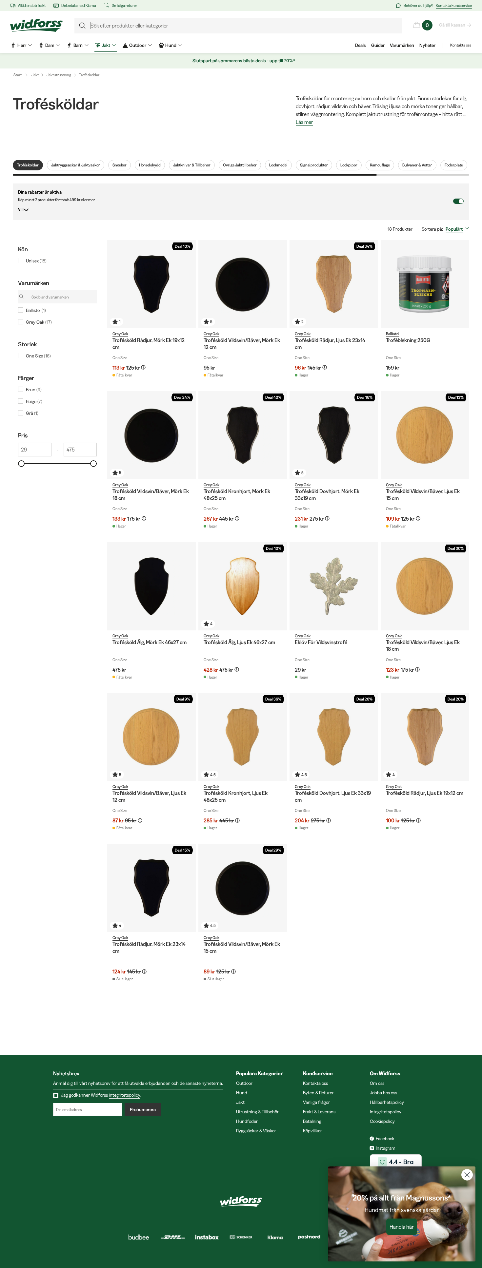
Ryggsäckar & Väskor (256, 1131)
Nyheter (427, 45)
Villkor (23, 209)
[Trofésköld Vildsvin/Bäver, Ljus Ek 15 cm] (425, 435)
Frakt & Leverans (319, 1112)
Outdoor (244, 1083)
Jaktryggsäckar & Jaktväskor (75, 165)
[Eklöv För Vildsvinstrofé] (334, 586)
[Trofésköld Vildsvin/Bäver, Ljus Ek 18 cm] (425, 586)
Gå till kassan (452, 25)
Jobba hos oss (383, 1093)
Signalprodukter (314, 165)
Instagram (385, 1148)
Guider (378, 45)
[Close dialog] (467, 1175)
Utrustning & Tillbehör (257, 1112)
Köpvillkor (312, 1131)
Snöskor (119, 165)
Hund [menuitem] (170, 45)
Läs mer (304, 122)
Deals (360, 45)
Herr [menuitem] (21, 45)
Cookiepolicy (382, 1121)
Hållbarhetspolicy (387, 1102)
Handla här (402, 1226)
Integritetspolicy (385, 1112)
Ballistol (392, 333)
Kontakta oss (460, 45)
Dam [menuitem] (49, 45)
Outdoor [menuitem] (137, 45)
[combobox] (459, 229)
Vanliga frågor (316, 1102)
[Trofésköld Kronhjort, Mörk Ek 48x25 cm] (242, 435)
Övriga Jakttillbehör (240, 165)
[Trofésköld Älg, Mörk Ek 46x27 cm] (151, 586)
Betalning (312, 1121)
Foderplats (454, 165)
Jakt (35, 74)
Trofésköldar (89, 74)
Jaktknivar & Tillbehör (192, 165)
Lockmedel (278, 165)
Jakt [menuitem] (106, 45)
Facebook (385, 1139)
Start (17, 74)
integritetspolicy (124, 1095)
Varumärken (402, 45)
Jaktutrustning (59, 74)
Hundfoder (247, 1121)
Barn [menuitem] (78, 45)
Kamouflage (380, 165)
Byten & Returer (318, 1093)
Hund (241, 1093)
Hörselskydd (150, 165)
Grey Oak (120, 333)
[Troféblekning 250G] (425, 284)
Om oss (377, 1083)
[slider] (21, 463)
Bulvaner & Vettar (417, 165)
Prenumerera (143, 1109)
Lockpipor (348, 165)
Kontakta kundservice (454, 5)
